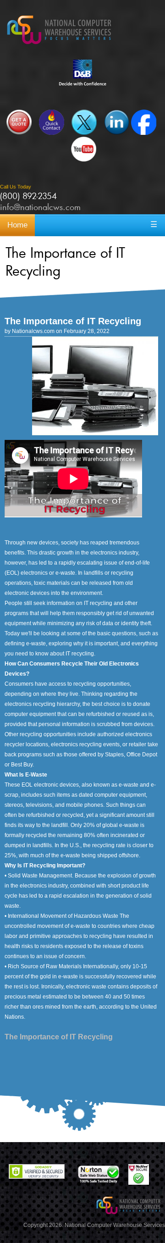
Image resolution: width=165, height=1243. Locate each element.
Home (17, 225)
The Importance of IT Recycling (59, 1037)
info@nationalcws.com (40, 206)
